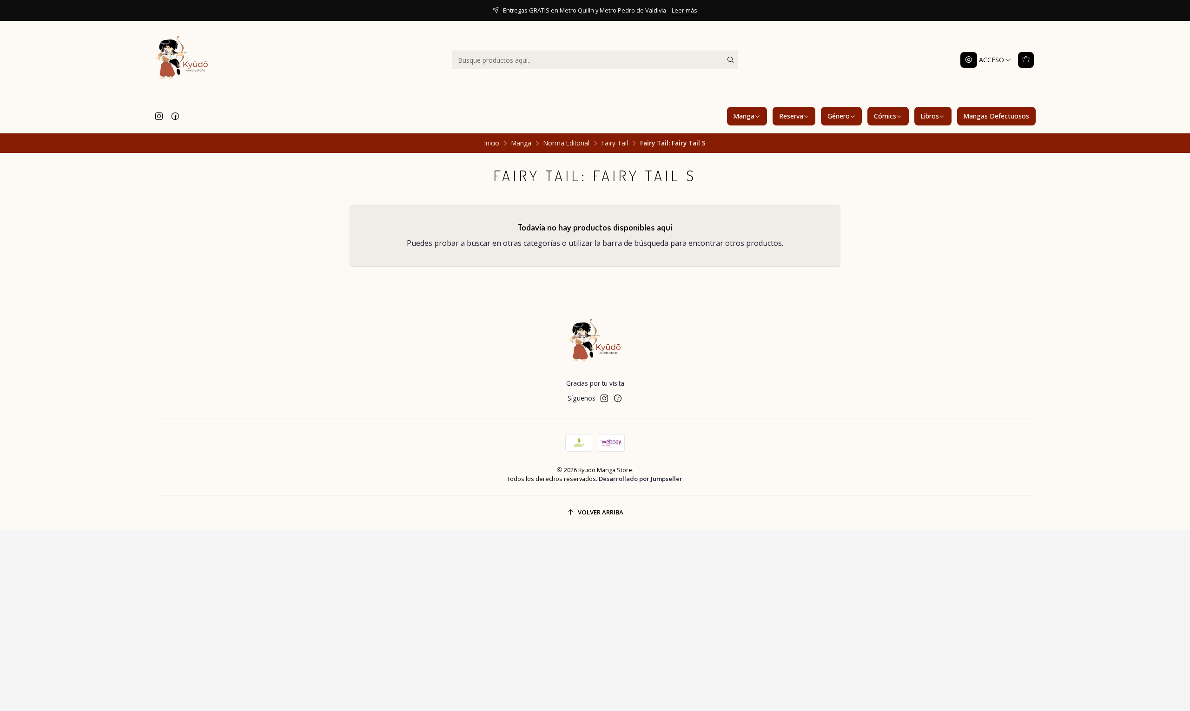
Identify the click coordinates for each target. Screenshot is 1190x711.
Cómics (885, 116)
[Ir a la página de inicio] (182, 60)
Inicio (491, 143)
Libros (929, 116)
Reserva (791, 116)
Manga (743, 116)
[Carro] (1026, 60)
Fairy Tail (615, 143)
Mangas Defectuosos (996, 116)
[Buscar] (730, 60)
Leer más (684, 10)
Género (838, 116)
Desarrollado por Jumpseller (640, 478)
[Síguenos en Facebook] (175, 116)
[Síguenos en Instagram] (159, 116)
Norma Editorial (566, 143)
